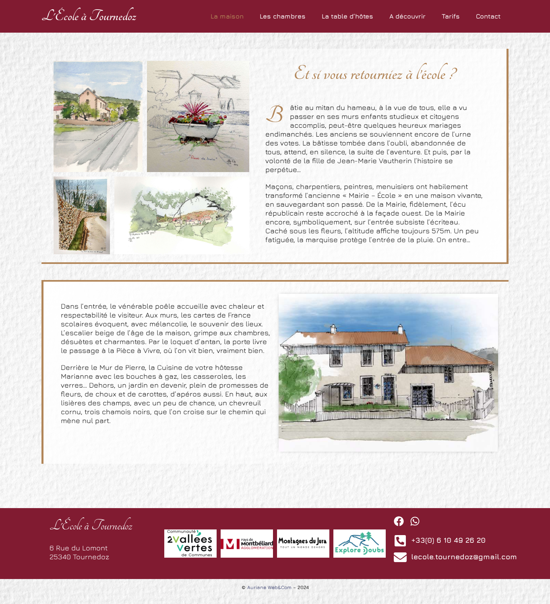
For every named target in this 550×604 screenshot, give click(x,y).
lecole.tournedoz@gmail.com (464, 556)
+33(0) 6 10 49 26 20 (448, 540)
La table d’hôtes (347, 16)
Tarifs (451, 16)
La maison (227, 16)
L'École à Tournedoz (88, 16)
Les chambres (283, 16)
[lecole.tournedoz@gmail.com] (400, 557)
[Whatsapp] (415, 521)
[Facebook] (399, 521)
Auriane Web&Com (269, 587)
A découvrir (407, 16)
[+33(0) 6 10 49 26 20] (400, 540)
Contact (488, 16)
